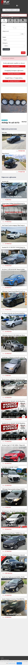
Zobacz (14, 141)
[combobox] (8, 28)
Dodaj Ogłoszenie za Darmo (11, 10)
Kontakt (2, 658)
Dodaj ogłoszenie (15, 66)
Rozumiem (19, 663)
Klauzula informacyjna (5, 659)
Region (4, 37)
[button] (17, 5)
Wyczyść (7, 49)
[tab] (4, 21)
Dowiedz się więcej (12, 663)
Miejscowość (6, 31)
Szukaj (23, 52)
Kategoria (5, 43)
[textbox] (8, 28)
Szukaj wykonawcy (15, 81)
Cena (4, 25)
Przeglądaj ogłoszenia (14, 73)
